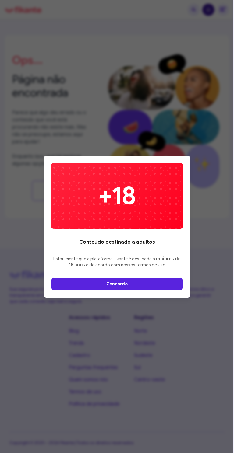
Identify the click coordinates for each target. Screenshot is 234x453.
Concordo (117, 284)
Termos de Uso (150, 264)
